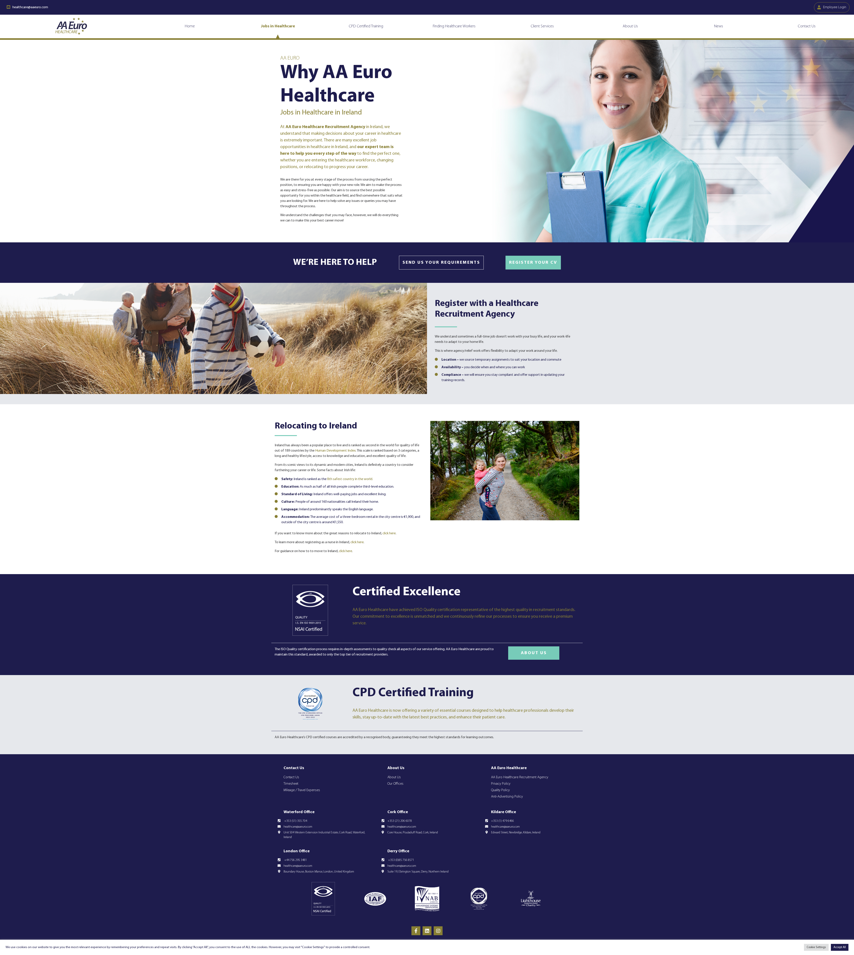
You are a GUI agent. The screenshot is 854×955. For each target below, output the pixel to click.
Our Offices (395, 784)
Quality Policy (500, 790)
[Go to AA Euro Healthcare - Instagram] (438, 930)
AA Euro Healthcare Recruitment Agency (519, 777)
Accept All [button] (840, 947)
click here (389, 533)
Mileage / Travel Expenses (302, 790)
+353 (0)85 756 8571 (400, 860)
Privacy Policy (500, 784)
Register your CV (533, 262)
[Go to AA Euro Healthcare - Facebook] (415, 930)
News (718, 26)
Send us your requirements (441, 262)
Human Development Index (335, 450)
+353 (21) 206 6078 (399, 821)
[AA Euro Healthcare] (71, 26)
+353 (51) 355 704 (295, 821)
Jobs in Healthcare (278, 26)
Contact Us (807, 26)
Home (190, 26)
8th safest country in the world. (350, 479)
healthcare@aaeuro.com (298, 826)
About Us (630, 26)
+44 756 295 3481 (295, 860)
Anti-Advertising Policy (507, 796)
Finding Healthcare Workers (454, 26)
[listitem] (388, 737)
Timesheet (291, 784)
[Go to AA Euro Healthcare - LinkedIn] (427, 930)
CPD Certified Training (366, 26)
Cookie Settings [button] (816, 947)
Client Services (542, 26)
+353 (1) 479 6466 (502, 821)
